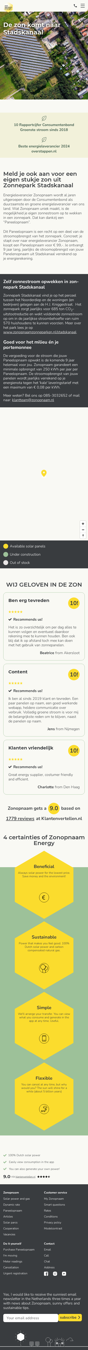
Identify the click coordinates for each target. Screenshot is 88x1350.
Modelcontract (53, 1228)
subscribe (68, 1317)
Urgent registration (15, 1273)
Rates (47, 1211)
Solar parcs (10, 1222)
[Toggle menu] (83, 6)
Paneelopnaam (12, 1211)
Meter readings (12, 1261)
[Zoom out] (83, 530)
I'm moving (10, 1255)
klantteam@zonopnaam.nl (33, 399)
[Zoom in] (83, 524)
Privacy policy (52, 1222)
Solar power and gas (16, 1199)
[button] (44, 474)
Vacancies (9, 1234)
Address (49, 1267)
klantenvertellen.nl (25, 1176)
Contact (49, 1244)
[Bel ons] (75, 6)
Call (46, 1255)
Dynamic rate (11, 1205)
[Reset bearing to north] (83, 536)
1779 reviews (20, 818)
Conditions (51, 1217)
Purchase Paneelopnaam (19, 1250)
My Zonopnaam (54, 1199)
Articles (8, 1217)
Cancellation (11, 1267)
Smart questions (54, 1205)
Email (47, 1250)
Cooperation (11, 1228)
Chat (47, 1261)
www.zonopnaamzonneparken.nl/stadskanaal (39, 332)
